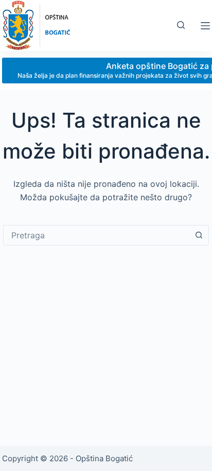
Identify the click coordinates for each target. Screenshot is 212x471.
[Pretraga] (181, 25)
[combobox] (96, 235)
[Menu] (205, 25)
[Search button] (198, 235)
